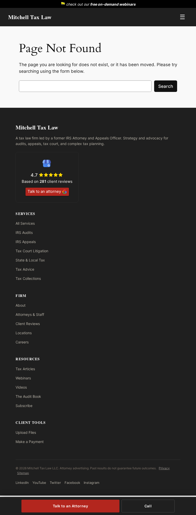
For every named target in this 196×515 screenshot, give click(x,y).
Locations (24, 333)
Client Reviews (28, 323)
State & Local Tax (30, 260)
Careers (22, 342)
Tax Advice (25, 269)
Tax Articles (25, 369)
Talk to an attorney (44, 191)
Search (165, 86)
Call (148, 506)
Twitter (55, 483)
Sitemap (23, 473)
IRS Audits (24, 232)
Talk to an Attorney (70, 506)
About (21, 305)
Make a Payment (30, 441)
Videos (21, 387)
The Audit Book (28, 396)
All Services (25, 223)
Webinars (23, 378)
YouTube (39, 483)
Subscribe (24, 405)
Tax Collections (28, 278)
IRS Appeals (26, 241)
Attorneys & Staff (30, 314)
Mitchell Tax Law (30, 17)
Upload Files (26, 432)
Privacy (164, 468)
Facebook (72, 483)
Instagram (91, 483)
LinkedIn (22, 483)
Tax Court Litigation (32, 251)
